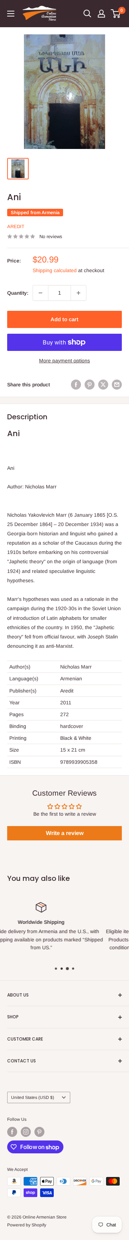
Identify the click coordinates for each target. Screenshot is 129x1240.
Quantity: (17, 293)
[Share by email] (117, 385)
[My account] (101, 14)
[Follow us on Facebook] (12, 1132)
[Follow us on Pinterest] (39, 1132)
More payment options (64, 360)
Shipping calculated (55, 270)
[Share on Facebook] (76, 385)
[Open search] (87, 14)
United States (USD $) (32, 1097)
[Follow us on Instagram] (26, 1132)
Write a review (64, 833)
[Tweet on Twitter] (103, 385)
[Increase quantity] (78, 292)
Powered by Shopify (26, 1224)
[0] (115, 13)
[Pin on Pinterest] (90, 385)
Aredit (15, 226)
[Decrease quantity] (40, 292)
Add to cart (64, 319)
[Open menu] (10, 13)
